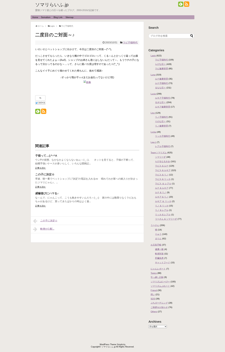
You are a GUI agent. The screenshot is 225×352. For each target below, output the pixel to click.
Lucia (153, 94)
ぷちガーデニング (159, 303)
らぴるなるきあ (162, 161)
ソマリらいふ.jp (52, 4)
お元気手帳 (156, 245)
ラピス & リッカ (163, 179)
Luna (153, 74)
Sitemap (69, 17)
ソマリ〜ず (160, 157)
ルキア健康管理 (162, 107)
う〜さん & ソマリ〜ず (166, 219)
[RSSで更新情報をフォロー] (186, 5)
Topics (154, 273)
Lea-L (153, 142)
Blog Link (58, 17)
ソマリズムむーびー (160, 281)
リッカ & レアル (163, 214)
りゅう (158, 234)
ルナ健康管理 (161, 79)
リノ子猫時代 (161, 117)
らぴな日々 (160, 64)
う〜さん (155, 225)
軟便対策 (159, 253)
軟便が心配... (47, 229)
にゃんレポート (158, 269)
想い (153, 294)
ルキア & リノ (161, 197)
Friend (154, 290)
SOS (153, 298)
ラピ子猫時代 (130, 42)
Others (154, 311)
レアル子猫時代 (162, 146)
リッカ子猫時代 (162, 136)
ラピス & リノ (161, 174)
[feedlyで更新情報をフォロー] (180, 5)
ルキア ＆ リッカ (163, 201)
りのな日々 (160, 121)
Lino (153, 113)
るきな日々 (160, 102)
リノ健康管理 (161, 126)
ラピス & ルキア (163, 170)
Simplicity (121, 344)
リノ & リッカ (161, 205)
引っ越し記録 (157, 277)
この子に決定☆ (44, 174)
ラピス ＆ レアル (163, 183)
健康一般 (159, 249)
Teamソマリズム (159, 152)
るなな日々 (160, 87)
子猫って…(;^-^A (46, 155)
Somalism (46, 17)
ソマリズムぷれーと (160, 286)
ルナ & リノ (160, 192)
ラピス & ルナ (161, 166)
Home (35, 17)
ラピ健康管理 (161, 68)
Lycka (153, 132)
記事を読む (40, 168)
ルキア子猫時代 (162, 98)
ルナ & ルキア (161, 188)
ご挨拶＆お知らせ (159, 307)
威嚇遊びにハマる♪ (47, 193)
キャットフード (162, 262)
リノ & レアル (161, 210)
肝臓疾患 (159, 258)
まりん (158, 238)
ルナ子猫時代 (161, 83)
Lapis (153, 55)
